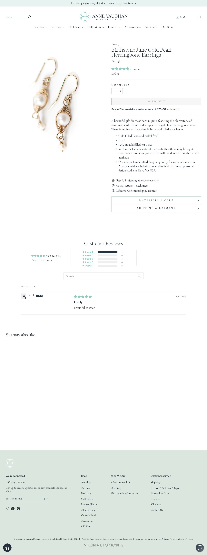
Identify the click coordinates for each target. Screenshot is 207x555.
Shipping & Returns (156, 208)
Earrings (56, 27)
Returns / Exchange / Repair (166, 488)
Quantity (120, 84)
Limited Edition (89, 504)
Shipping (155, 482)
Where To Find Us (120, 482)
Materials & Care (156, 200)
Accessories (131, 27)
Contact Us (157, 509)
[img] (83, 297)
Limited (113, 27)
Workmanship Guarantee (124, 493)
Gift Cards (151, 27)
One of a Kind (88, 515)
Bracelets (39, 27)
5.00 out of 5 (53, 255)
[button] (120, 69)
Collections (95, 27)
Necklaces (74, 27)
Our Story (168, 27)
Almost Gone (88, 509)
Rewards (155, 498)
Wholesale (156, 504)
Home (114, 44)
